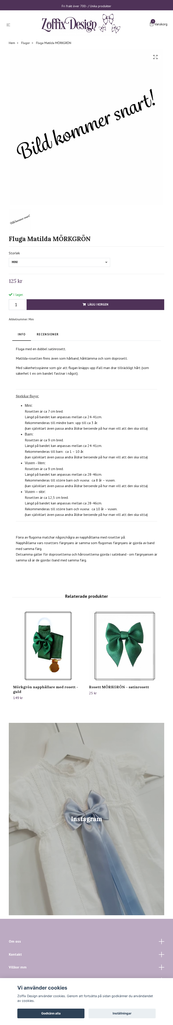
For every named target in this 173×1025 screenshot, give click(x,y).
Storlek (14, 290)
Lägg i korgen (98, 341)
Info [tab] (21, 371)
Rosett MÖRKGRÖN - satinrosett (119, 723)
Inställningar (122, 1013)
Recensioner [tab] (48, 371)
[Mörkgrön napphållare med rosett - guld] (48, 682)
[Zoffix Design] (84, 42)
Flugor (25, 80)
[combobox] (59, 299)
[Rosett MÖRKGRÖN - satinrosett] (124, 682)
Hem (12, 80)
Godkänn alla (51, 1013)
